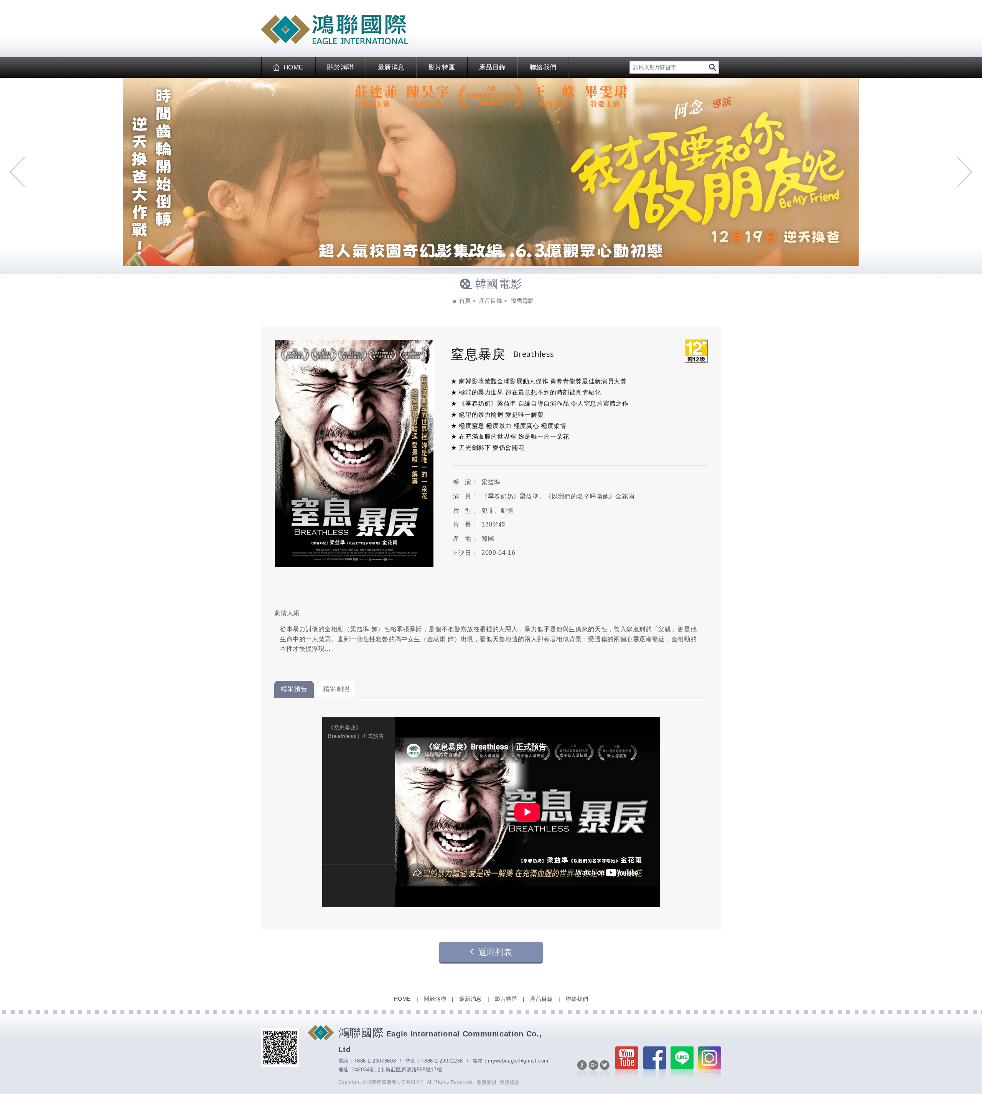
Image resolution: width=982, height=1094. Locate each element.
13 (537, 256)
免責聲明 (486, 1082)
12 (529, 256)
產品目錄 (492, 67)
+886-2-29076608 (375, 1061)
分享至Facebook (582, 1069)
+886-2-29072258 (442, 1061)
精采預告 (294, 689)
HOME (293, 67)
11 (520, 256)
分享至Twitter (605, 1069)
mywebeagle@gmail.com (518, 1061)
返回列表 (495, 952)
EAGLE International (334, 29)
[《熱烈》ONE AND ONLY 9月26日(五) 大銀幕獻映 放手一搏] (491, 172)
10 (512, 256)
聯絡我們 (543, 67)
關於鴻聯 (340, 67)
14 (546, 256)
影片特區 (441, 67)
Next (964, 172)
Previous (17, 172)
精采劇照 (336, 689)
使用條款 (509, 1082)
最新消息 (391, 67)
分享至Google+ (593, 1069)
